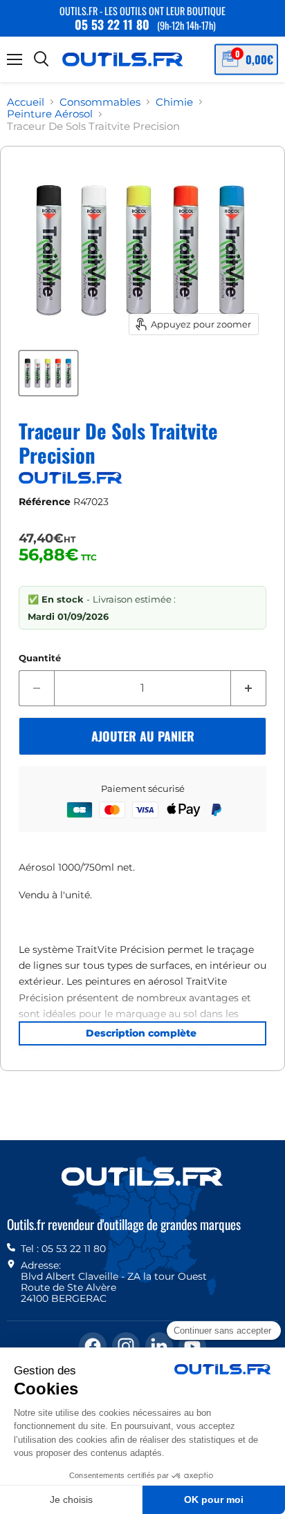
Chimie (174, 102)
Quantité (40, 658)
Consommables (99, 102)
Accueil (25, 102)
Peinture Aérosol (50, 114)
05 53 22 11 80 (112, 24)
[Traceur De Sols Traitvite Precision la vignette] (48, 373)
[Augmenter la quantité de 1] (248, 688)
